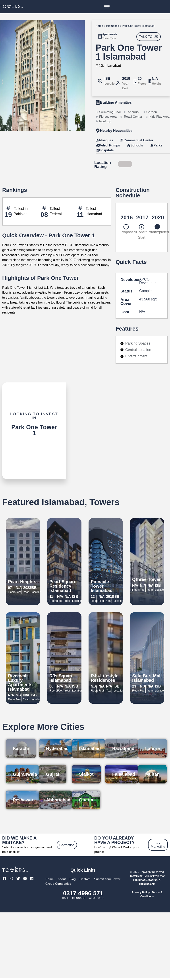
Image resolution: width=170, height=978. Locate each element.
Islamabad (112, 25)
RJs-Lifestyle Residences (104, 678)
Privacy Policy (141, 892)
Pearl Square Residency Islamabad (62, 586)
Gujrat (52, 774)
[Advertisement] (85, 945)
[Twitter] (18, 878)
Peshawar (23, 799)
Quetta (86, 799)
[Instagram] (11, 878)
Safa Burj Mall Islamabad (147, 678)
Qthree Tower (146, 579)
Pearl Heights (22, 581)
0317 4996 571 (83, 893)
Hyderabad (57, 748)
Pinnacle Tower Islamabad (101, 586)
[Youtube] (25, 878)
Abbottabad (58, 799)
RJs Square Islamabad (61, 678)
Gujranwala (25, 774)
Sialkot (86, 774)
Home (99, 25)
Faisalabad (123, 774)
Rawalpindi (124, 748)
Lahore (152, 748)
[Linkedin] (32, 878)
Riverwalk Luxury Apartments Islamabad (20, 682)
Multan (152, 774)
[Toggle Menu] (107, 6)
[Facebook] (4, 878)
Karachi (21, 748)
